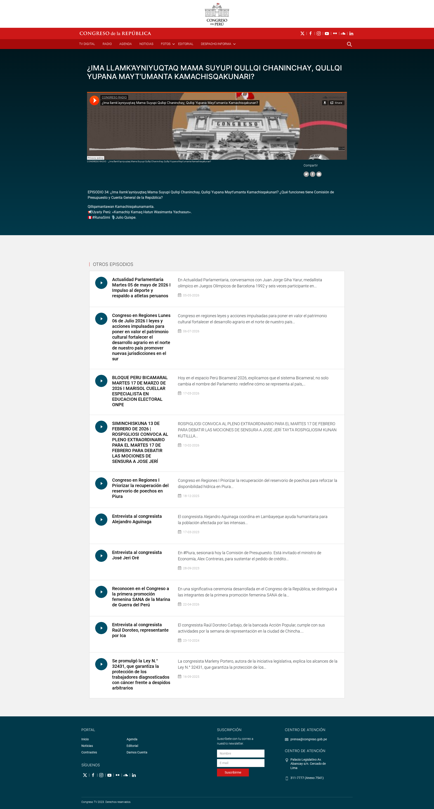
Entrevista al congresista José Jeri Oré (137, 555)
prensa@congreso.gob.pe (308, 739)
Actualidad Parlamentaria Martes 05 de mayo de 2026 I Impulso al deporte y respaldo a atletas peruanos (141, 287)
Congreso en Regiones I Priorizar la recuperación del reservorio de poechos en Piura (140, 488)
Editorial (185, 44)
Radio (107, 44)
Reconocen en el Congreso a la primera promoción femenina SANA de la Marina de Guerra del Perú (141, 596)
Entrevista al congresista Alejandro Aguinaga (137, 519)
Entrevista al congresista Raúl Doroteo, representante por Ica (140, 630)
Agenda (125, 44)
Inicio (85, 739)
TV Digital (87, 44)
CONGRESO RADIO (96, 161)
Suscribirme (233, 772)
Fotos (165, 44)
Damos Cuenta (137, 752)
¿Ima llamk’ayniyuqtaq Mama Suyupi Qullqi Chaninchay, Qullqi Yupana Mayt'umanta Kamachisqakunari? (159, 161)
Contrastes (89, 752)
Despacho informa (216, 44)
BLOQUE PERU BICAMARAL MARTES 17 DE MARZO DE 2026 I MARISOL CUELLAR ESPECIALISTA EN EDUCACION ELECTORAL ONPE (140, 391)
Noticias (146, 44)
